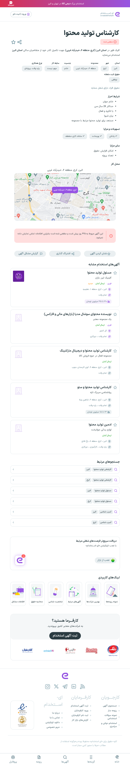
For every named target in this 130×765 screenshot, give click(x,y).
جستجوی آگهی (110, 706)
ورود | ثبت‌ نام (19, 14)
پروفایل (13, 762)
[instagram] (47, 686)
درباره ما (56, 713)
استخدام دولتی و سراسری (109, 725)
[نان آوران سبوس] (102, 651)
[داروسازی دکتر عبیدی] (59, 651)
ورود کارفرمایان (81, 710)
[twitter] (56, 686)
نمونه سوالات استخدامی (110, 717)
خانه (117, 762)
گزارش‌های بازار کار (80, 720)
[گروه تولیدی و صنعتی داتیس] (80, 651)
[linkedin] (74, 686)
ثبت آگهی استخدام (65, 635)
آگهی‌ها (65, 762)
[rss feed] (82, 686)
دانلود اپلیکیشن (53, 722)
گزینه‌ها (91, 762)
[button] (13, 42)
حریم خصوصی (53, 727)
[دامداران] (16, 651)
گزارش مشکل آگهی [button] (28, 254)
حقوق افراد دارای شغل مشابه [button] (105, 88)
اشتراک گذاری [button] (63, 254)
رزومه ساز (112, 710)
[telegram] (65, 686)
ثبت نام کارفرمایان (80, 715)
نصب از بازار (103, 560)
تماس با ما (55, 717)
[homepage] (65, 676)
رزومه (39, 762)
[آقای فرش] (38, 651)
